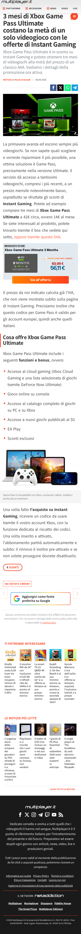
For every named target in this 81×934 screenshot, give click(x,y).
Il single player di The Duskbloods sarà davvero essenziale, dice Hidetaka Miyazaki (70, 753)
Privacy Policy (41, 876)
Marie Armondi (23, 79)
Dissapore (46, 903)
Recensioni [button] (35, 8)
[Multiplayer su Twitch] (47, 814)
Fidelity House (62, 903)
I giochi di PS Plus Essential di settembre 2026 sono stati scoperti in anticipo (55, 753)
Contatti (42, 880)
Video (64, 8)
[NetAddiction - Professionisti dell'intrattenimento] (49, 896)
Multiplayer (15, 903)
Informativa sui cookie (18, 876)
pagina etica (49, 622)
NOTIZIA (7, 79)
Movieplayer (31, 903)
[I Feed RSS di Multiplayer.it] (61, 814)
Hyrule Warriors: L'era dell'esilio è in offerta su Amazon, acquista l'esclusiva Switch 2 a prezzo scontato (70, 681)
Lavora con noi (57, 880)
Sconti (13, 567)
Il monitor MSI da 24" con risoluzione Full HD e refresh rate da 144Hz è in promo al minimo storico (25, 679)
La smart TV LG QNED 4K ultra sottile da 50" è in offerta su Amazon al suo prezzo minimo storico (40, 681)
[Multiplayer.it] (17, 2)
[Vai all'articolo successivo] (4, 593)
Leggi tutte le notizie (62, 789)
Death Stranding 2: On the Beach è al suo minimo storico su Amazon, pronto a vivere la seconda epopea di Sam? (55, 683)
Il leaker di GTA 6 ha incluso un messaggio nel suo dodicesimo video (40, 748)
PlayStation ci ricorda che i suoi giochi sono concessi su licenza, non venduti (25, 753)
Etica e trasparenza (24, 880)
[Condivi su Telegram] (75, 87)
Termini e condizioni (62, 876)
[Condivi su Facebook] (53, 87)
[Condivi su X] (60, 87)
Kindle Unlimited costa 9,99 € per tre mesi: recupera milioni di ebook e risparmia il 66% (10, 678)
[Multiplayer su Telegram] (40, 814)
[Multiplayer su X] (27, 814)
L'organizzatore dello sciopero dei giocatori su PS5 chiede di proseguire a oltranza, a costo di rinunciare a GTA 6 (10, 759)
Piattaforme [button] (13, 8)
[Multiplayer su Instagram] (33, 814)
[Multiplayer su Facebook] (20, 814)
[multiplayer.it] (40, 807)
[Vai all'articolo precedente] (77, 593)
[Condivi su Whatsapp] (67, 87)
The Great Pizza (27, 909)
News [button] (53, 8)
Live (75, 8)
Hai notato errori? (17, 583)
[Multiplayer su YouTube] (54, 814)
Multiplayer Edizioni (51, 909)
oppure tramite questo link (37, 236)
